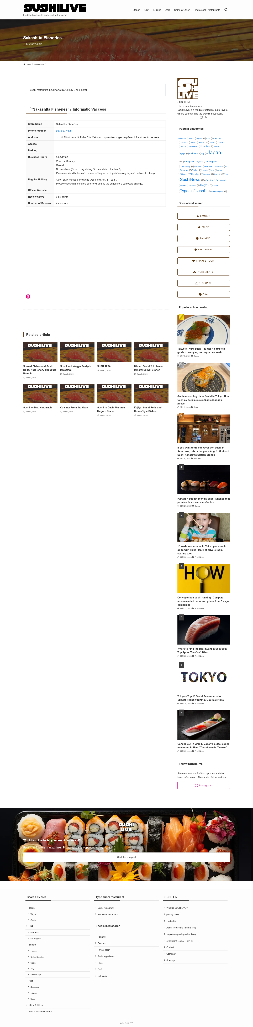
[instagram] (201, 117)
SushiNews (193, 179)
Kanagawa (190, 161)
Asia (192, 138)
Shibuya (185, 174)
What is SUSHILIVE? (177, 907)
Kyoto (201, 161)
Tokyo (205, 185)
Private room (104, 949)
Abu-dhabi (183, 138)
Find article (171, 921)
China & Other (36, 1005)
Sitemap (170, 960)
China (194, 142)
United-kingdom (218, 191)
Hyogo (184, 153)
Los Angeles (35, 938)
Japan (32, 907)
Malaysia (199, 166)
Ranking (102, 936)
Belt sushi (102, 975)
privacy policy (172, 914)
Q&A (100, 969)
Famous (102, 943)
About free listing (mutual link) (181, 927)
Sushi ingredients (106, 956)
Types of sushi (195, 190)
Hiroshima (206, 146)
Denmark (203, 142)
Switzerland (35, 974)
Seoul (32, 998)
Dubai (213, 142)
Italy (204, 153)
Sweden (211, 180)
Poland (205, 170)
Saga (213, 170)
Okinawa (186, 170)
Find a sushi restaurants (40, 1011)
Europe (32, 944)
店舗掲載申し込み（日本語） (181, 940)
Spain (32, 962)
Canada (185, 142)
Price (100, 962)
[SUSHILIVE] (55, 8)
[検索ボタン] (226, 9)
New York (209, 166)
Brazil (209, 138)
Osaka (196, 170)
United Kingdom (37, 956)
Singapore (208, 174)
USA (31, 926)
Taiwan (184, 185)
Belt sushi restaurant (108, 914)
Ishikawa (195, 153)
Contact (170, 947)
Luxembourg (187, 166)
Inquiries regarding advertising (181, 934)
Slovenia (219, 174)
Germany (194, 146)
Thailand (194, 185)
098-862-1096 (64, 130)
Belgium (201, 138)
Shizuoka (196, 173)
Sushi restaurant (106, 907)
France (184, 146)
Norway (220, 166)
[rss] (206, 117)
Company (171, 953)
